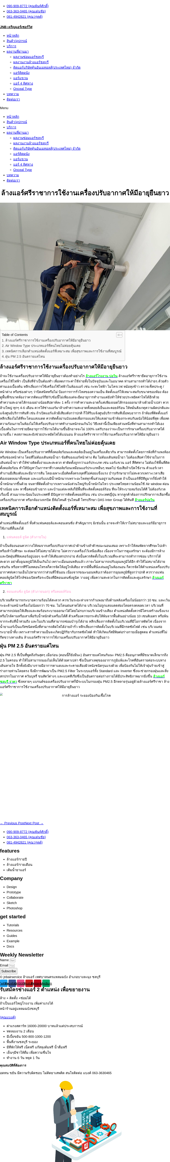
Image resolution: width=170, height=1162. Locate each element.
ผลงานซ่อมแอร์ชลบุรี (28, 57)
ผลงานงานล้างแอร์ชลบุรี (31, 62)
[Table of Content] (119, 335)
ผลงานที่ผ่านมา (18, 51)
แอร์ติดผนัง (21, 73)
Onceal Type (22, 89)
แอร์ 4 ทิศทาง (23, 83)
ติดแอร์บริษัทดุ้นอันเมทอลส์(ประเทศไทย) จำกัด (47, 67)
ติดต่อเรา (13, 99)
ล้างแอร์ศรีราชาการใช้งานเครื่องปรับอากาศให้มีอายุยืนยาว (47, 340)
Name (5, 960)
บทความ (13, 94)
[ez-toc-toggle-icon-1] (118, 335)
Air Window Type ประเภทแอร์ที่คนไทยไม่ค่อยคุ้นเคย (43, 346)
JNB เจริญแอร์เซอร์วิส (16, 27)
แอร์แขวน (20, 78)
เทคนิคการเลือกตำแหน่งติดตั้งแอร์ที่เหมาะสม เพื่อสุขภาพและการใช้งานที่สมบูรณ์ (63, 351)
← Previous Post (12, 823)
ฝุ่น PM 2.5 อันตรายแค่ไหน (25, 356)
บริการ (11, 46)
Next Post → (34, 823)
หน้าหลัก (13, 35)
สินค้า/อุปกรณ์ (17, 41)
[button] (85, 108)
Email (4, 965)
